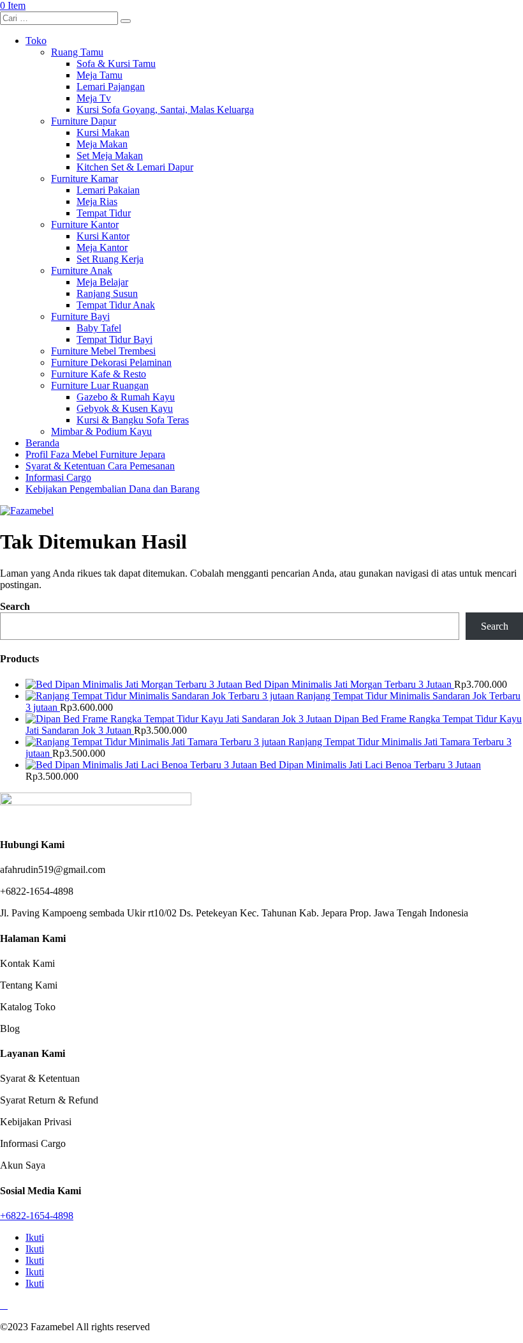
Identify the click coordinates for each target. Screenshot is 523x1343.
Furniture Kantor (85, 224)
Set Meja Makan (110, 155)
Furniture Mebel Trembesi (103, 350)
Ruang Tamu (77, 52)
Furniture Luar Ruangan (100, 385)
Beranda (42, 442)
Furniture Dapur (83, 121)
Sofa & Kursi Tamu (116, 63)
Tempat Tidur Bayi (114, 339)
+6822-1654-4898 (36, 1215)
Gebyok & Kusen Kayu (125, 408)
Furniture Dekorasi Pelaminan (111, 362)
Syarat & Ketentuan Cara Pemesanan (100, 465)
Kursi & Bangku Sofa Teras (133, 419)
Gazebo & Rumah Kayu (126, 396)
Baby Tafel (99, 327)
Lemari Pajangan (111, 86)
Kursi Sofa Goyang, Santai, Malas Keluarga (165, 109)
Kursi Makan (103, 132)
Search (15, 606)
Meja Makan (102, 144)
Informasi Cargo (58, 477)
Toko (36, 40)
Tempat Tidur (104, 213)
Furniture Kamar (84, 178)
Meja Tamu (99, 75)
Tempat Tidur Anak (116, 305)
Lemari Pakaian (108, 190)
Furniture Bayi (80, 316)
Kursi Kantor (103, 236)
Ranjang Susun (107, 293)
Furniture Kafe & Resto (98, 373)
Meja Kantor (102, 247)
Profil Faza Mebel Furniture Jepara (95, 454)
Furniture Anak (81, 270)
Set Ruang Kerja (110, 259)
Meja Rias (97, 201)
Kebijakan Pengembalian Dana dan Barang (113, 488)
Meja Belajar (102, 282)
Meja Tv (94, 98)
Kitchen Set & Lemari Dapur (135, 167)
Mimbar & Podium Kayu (101, 431)
